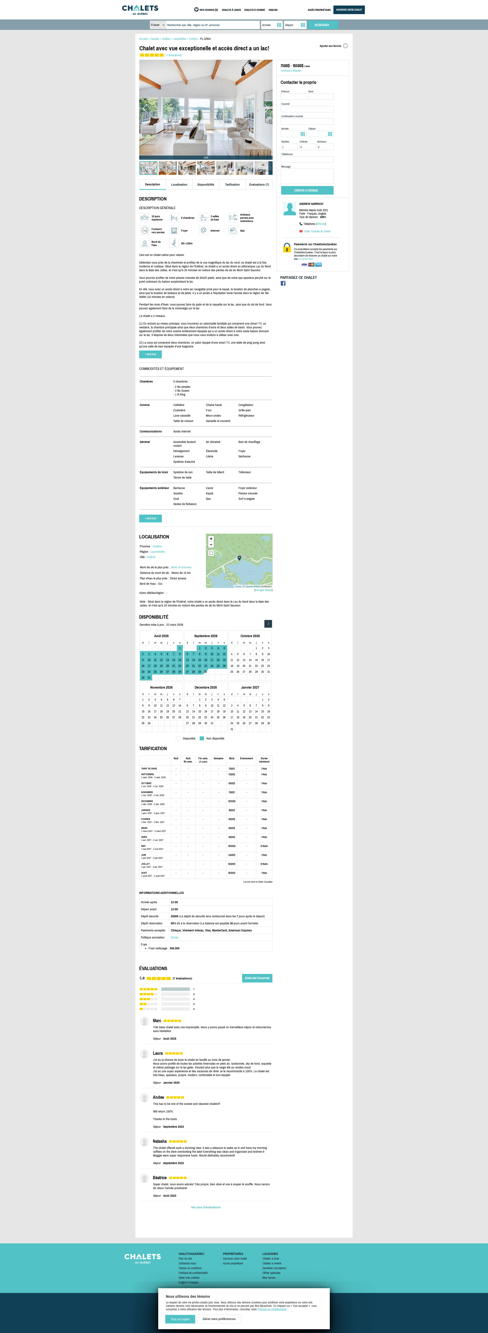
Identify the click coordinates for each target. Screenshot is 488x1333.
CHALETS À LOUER (231, 10)
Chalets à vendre (271, 1263)
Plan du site (185, 1258)
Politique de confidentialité (193, 1272)
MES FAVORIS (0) (209, 10)
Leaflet (238, 586)
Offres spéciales (271, 1272)
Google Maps (263, 590)
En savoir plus (305, 258)
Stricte (174, 937)
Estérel (151, 557)
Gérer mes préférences (219, 1319)
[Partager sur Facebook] (283, 284)
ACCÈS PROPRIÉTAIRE (319, 10)
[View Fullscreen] (211, 553)
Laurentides (158, 551)
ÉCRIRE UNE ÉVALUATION (257, 978)
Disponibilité (205, 184)
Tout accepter (180, 1319)
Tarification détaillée (291, 70)
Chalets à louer (270, 1258)
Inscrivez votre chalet (235, 1258)
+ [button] (211, 538)
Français (193, 1282)
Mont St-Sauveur (181, 567)
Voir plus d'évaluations (206, 1207)
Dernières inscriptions (274, 1268)
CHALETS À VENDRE (254, 10)
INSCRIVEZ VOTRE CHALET (349, 9)
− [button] (211, 544)
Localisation (179, 184)
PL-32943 (205, 38)
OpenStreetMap (252, 586)
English (183, 1282)
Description (152, 184)
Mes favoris (268, 1277)
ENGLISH (273, 10)
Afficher (320, 223)
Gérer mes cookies (189, 1277)
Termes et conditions (190, 1268)
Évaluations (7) (259, 184)
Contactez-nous (187, 1263)
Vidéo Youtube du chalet (317, 231)
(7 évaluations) (174, 55)
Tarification (232, 184)
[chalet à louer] (140, 13)
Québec (157, 546)
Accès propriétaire (233, 1263)
